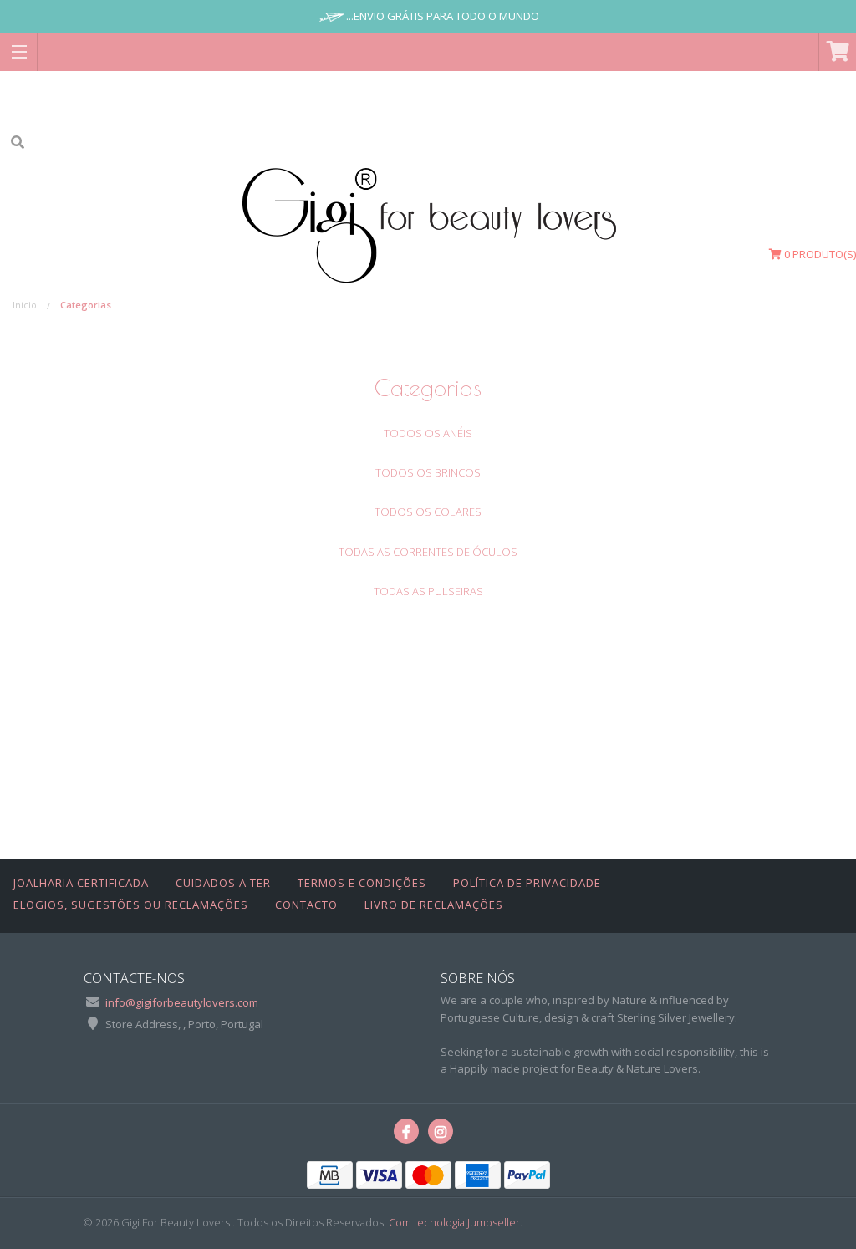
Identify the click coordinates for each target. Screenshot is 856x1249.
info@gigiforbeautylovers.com (181, 1002)
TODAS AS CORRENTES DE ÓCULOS (428, 551)
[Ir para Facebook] (406, 1131)
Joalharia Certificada (81, 882)
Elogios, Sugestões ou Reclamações (130, 904)
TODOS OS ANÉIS (428, 433)
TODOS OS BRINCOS (428, 472)
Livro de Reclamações (433, 904)
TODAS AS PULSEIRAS (428, 591)
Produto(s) (820, 254)
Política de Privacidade (527, 882)
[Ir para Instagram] (440, 1131)
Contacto (306, 904)
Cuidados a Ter (223, 882)
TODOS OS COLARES (428, 511)
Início (25, 304)
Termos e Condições (362, 882)
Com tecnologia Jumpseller (454, 1222)
